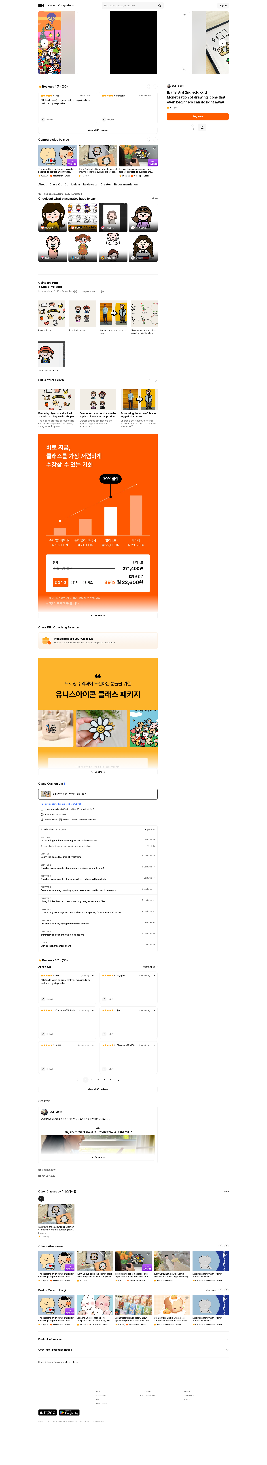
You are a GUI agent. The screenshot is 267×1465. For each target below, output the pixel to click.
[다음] (119, 1080)
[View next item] (156, 380)
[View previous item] (149, 380)
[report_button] (93, 95)
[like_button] (43, 120)
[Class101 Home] (41, 5)
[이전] (77, 1080)
